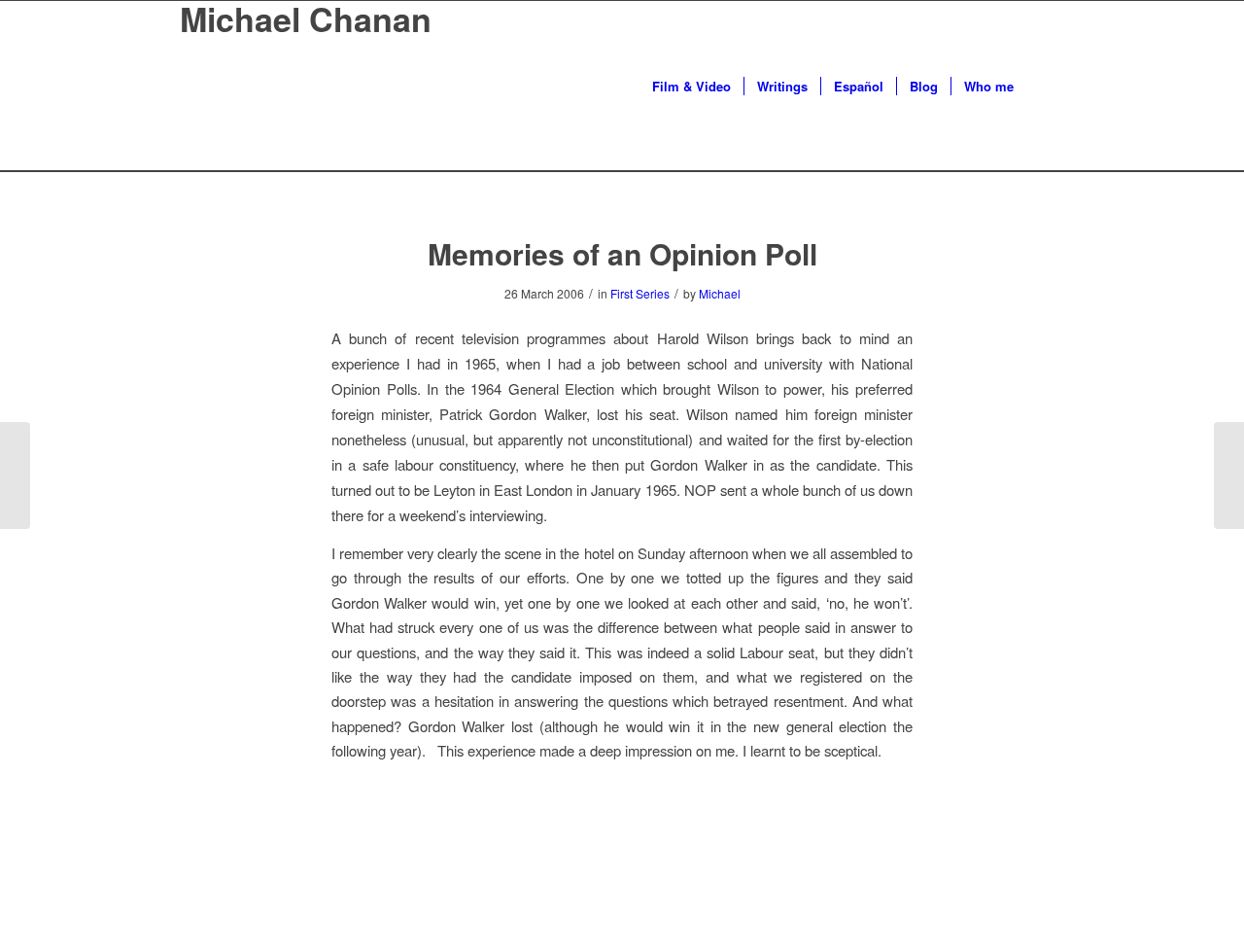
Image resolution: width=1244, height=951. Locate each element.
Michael (720, 293)
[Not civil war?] (15, 475)
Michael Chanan (306, 19)
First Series (640, 293)
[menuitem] (691, 86)
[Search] (1045, 86)
